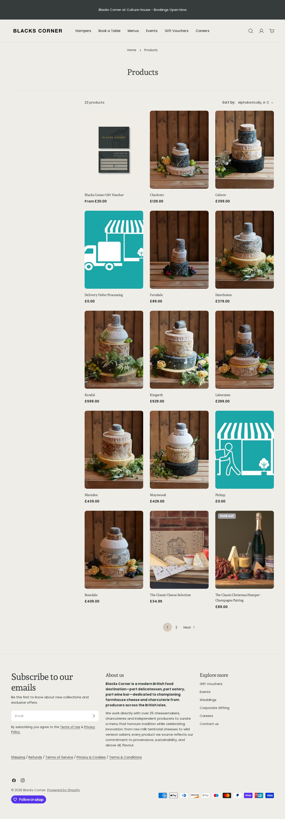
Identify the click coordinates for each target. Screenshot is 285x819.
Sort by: (228, 102)
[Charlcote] (179, 150)
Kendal (90, 395)
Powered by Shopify (63, 790)
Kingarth (156, 395)
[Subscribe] (93, 716)
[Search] (250, 30)
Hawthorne (223, 295)
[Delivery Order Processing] (114, 250)
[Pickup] (244, 450)
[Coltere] (244, 150)
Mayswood (158, 495)
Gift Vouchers (211, 683)
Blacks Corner (34, 790)
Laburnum (222, 395)
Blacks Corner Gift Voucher (104, 195)
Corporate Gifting (214, 707)
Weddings (208, 699)
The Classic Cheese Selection (170, 595)
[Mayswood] (179, 450)
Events (205, 691)
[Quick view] (136, 120)
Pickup (220, 495)
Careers (206, 715)
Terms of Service (59, 757)
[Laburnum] (244, 350)
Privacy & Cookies (91, 757)
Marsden (91, 495)
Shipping (18, 757)
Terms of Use (70, 727)
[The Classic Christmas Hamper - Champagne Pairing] (244, 550)
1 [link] (167, 627)
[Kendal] (114, 350)
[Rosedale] (114, 550)
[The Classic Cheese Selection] (179, 550)
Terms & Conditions (125, 757)
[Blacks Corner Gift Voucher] (114, 150)
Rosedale (91, 595)
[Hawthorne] (244, 250)
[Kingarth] (179, 350)
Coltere (220, 195)
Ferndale (156, 295)
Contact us (209, 723)
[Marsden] (114, 450)
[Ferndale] (179, 250)
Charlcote (157, 195)
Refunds (35, 757)
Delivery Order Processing (104, 295)
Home (131, 50)
